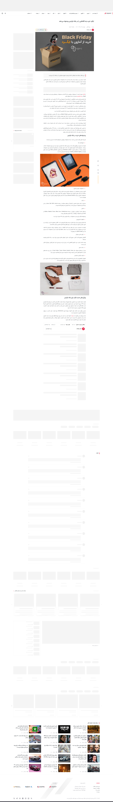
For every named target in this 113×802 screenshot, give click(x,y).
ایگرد (84, 94)
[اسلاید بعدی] (11, 141)
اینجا (72, 316)
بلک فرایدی (79, 96)
